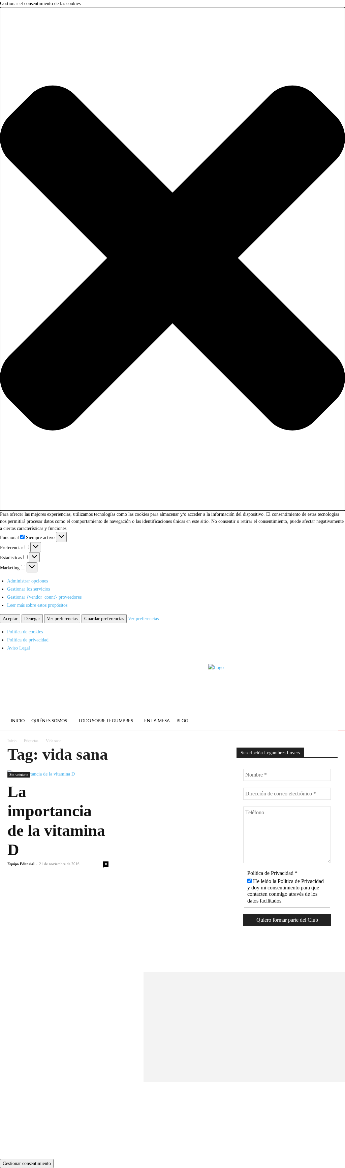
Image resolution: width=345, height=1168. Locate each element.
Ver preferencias (62, 618)
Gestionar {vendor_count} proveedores (44, 597)
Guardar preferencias (104, 618)
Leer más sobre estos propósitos (37, 605)
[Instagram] (319, 722)
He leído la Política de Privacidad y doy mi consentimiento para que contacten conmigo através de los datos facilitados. (285, 891)
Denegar (32, 618)
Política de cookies (25, 631)
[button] (172, 259)
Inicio (12, 740)
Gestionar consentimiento (27, 1163)
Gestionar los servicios (28, 589)
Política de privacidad (28, 639)
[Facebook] (307, 722)
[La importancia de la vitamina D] (57, 774)
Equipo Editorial (20, 864)
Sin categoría (18, 774)
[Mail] (331, 722)
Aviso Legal (18, 648)
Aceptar (10, 618)
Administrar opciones (27, 580)
